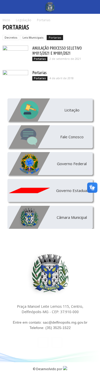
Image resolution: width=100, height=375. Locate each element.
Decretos (11, 37)
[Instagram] (57, 342)
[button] (93, 7)
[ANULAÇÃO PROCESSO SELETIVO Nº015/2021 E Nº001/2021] (15, 54)
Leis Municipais (33, 37)
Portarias (55, 37)
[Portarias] (15, 79)
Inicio (6, 20)
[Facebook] (43, 342)
